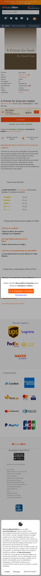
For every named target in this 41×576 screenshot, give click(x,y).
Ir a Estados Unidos (21, 291)
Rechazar (16, 572)
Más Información (30, 572)
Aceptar (7, 572)
